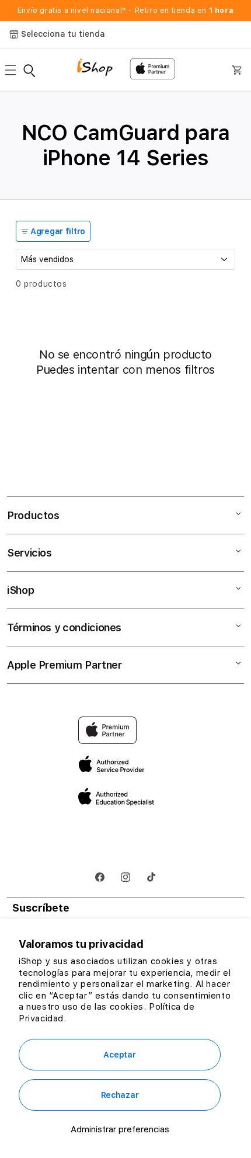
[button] (14, 70)
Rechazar (120, 1095)
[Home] (99, 68)
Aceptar (119, 1054)
